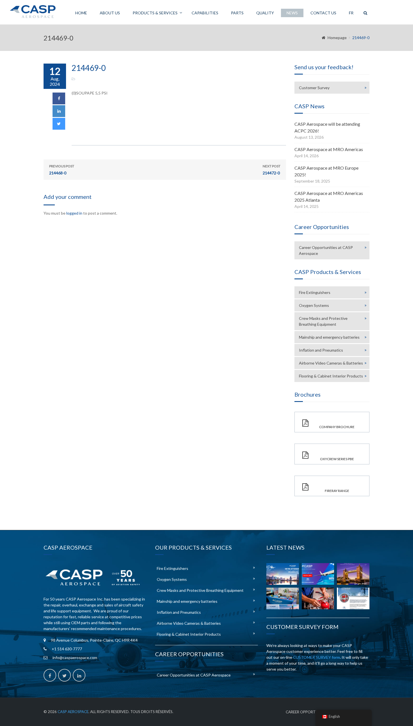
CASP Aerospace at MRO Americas (328, 149)
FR (351, 12)
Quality (265, 12)
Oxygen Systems (314, 305)
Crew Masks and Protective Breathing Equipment (323, 321)
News (292, 12)
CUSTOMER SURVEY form (316, 657)
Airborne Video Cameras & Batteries (331, 363)
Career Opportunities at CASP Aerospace (326, 250)
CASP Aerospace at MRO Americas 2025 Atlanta (328, 196)
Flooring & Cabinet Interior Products (331, 376)
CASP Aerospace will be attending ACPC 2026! (327, 127)
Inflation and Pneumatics (321, 350)
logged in (74, 213)
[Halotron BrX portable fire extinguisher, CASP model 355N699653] (353, 598)
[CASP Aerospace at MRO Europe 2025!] (353, 574)
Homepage (337, 37)
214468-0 (61, 169)
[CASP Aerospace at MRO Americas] (318, 574)
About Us (110, 12)
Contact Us (323, 12)
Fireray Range (337, 491)
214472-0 (271, 169)
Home (81, 12)
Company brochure (337, 427)
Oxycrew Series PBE (337, 459)
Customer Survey (314, 87)
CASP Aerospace (73, 711)
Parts (237, 12)
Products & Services (155, 12)
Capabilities (205, 12)
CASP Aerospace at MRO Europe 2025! (326, 171)
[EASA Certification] (318, 598)
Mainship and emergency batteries (329, 337)
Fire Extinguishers (314, 292)
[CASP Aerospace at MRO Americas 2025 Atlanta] (282, 598)
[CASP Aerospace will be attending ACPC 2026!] (282, 574)
